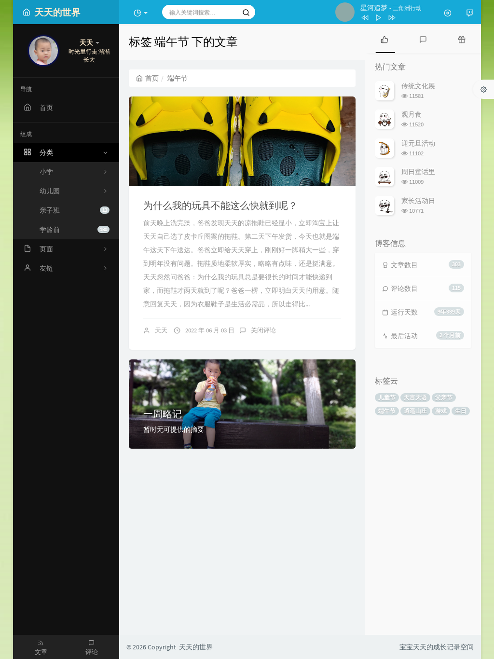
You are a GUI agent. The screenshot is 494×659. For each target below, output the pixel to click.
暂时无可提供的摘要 (173, 429)
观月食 (411, 114)
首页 (152, 78)
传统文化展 (418, 86)
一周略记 (162, 414)
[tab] (384, 38)
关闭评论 (263, 330)
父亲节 (444, 397)
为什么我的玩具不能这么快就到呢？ (220, 205)
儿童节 (387, 397)
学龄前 (73, 229)
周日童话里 (418, 171)
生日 (461, 410)
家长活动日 (418, 200)
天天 (161, 330)
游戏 (441, 410)
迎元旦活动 (418, 143)
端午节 (387, 410)
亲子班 (73, 210)
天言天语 (415, 397)
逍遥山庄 (415, 410)
